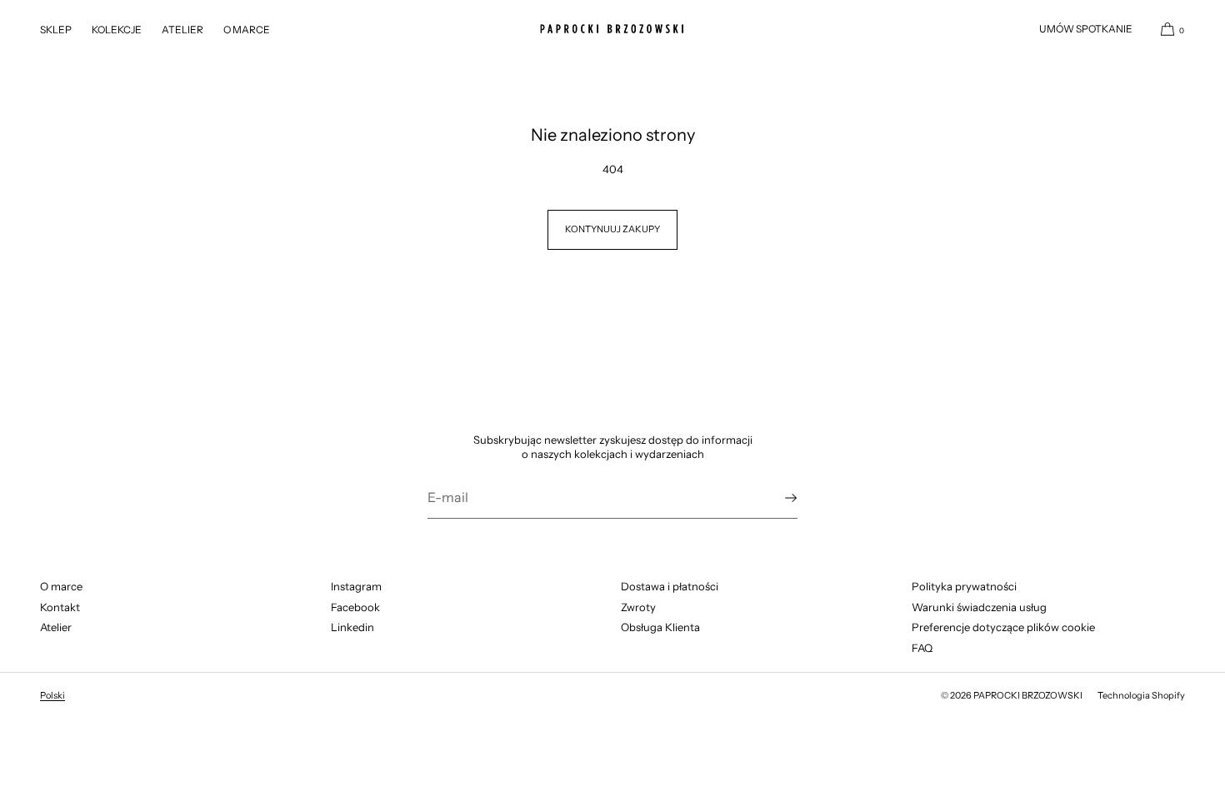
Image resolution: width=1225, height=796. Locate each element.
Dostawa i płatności (669, 586)
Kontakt (60, 607)
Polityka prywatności (964, 586)
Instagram (356, 586)
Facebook (355, 607)
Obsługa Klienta (660, 627)
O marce (61, 586)
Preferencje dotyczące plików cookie (1003, 627)
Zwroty (638, 607)
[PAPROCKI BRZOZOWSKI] (612, 29)
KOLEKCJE (117, 29)
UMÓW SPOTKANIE (1085, 28)
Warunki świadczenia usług (979, 607)
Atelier (56, 627)
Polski (52, 695)
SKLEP (56, 29)
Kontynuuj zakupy (612, 229)
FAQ (922, 647)
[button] (1166, 29)
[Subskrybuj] (777, 498)
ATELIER (182, 29)
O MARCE (246, 29)
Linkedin (352, 627)
